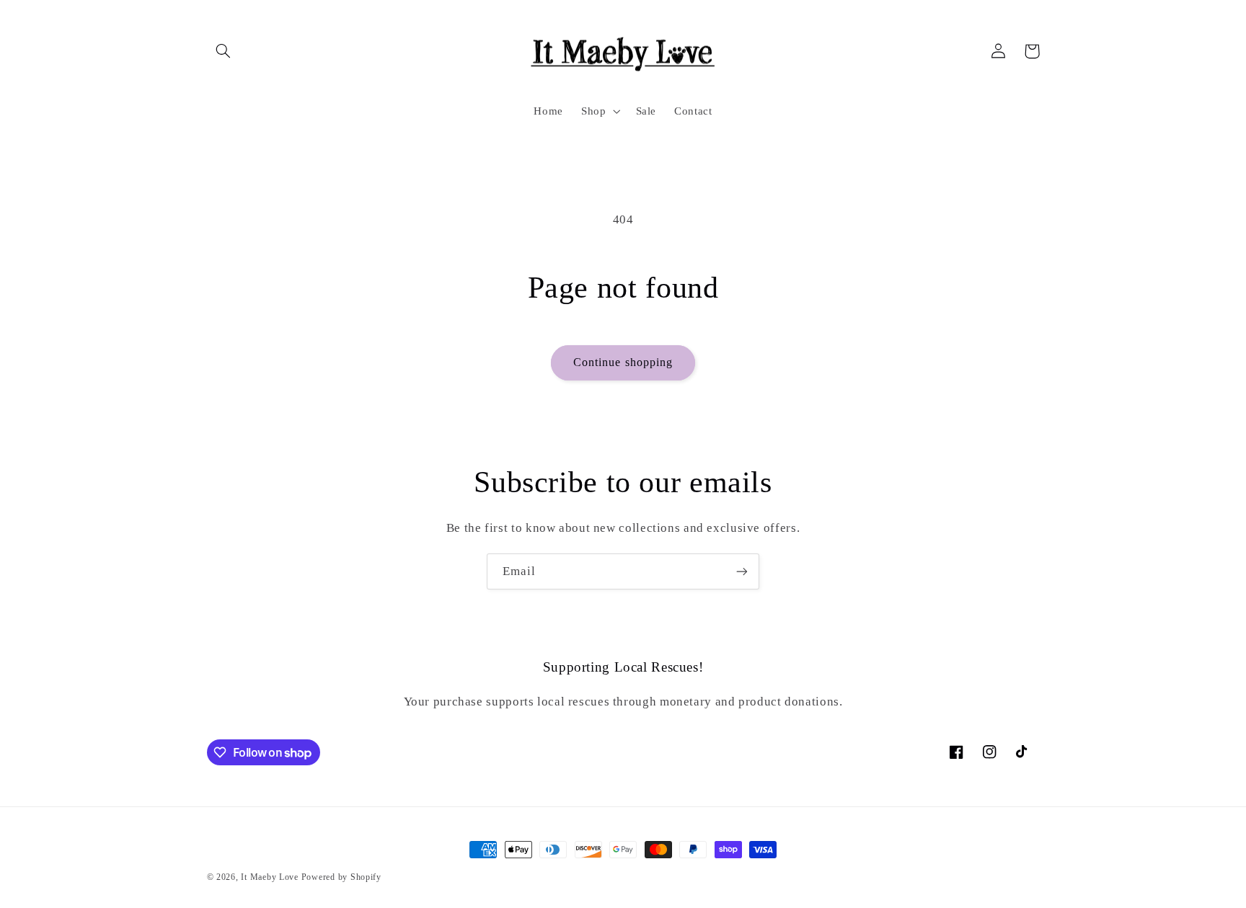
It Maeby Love (270, 877)
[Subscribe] (742, 571)
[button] (223, 51)
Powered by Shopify (341, 877)
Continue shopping (623, 362)
